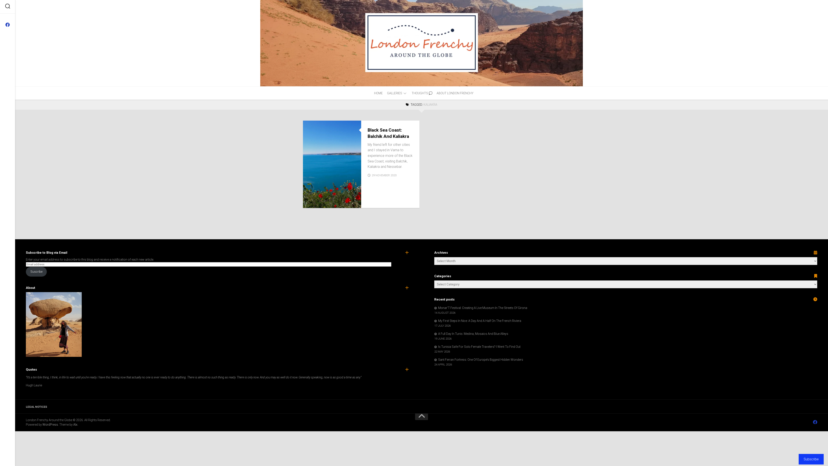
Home (378, 93)
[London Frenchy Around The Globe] (7, 25)
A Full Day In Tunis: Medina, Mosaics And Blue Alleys (473, 333)
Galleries (394, 93)
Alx (75, 424)
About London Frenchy (455, 93)
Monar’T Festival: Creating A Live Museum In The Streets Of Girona (482, 308)
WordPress (50, 424)
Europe (328, 203)
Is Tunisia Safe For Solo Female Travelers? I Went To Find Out (479, 346)
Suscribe (36, 271)
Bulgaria (313, 203)
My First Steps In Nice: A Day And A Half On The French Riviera (479, 321)
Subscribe (811, 459)
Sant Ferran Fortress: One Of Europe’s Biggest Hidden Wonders (480, 359)
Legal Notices (36, 406)
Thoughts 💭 (422, 93)
